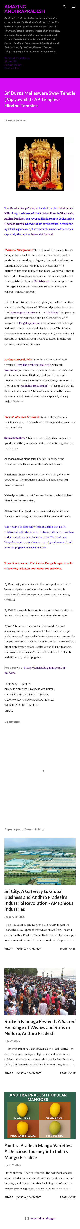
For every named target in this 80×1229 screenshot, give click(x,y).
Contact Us (11, 68)
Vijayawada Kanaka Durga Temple (28, 699)
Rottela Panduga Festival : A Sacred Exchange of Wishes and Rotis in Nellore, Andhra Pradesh (40, 1027)
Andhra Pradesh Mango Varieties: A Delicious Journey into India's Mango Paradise (38, 1151)
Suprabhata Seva (14, 438)
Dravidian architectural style (33, 364)
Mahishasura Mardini (34, 385)
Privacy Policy (13, 64)
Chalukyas (52, 312)
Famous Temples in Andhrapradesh (29, 689)
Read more (68, 949)
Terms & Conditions (16, 58)
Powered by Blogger (42, 1218)
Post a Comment (28, 949)
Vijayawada (66, 213)
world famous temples (21, 704)
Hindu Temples (38, 694)
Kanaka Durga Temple (24, 208)
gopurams (10, 370)
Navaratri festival (42, 234)
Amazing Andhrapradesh (24, 9)
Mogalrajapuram (29, 323)
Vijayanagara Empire (22, 312)
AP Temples (23, 684)
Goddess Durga (14, 223)
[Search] (64, 6)
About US (10, 61)
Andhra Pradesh (14, 218)
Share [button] (8, 710)
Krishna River (48, 213)
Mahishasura (41, 281)
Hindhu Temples (15, 694)
